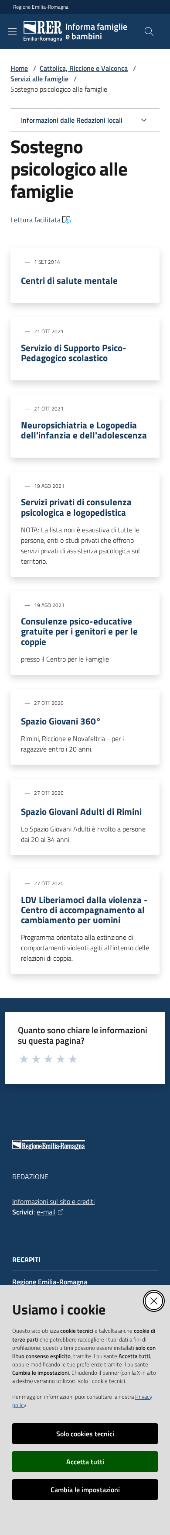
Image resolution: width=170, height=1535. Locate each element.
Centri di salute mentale (69, 281)
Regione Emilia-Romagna (40, 7)
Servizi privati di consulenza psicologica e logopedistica (76, 507)
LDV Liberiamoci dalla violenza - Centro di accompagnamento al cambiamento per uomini (84, 910)
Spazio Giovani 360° (61, 721)
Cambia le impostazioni (85, 1489)
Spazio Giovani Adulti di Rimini (81, 812)
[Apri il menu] (12, 31)
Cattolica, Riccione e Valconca (84, 68)
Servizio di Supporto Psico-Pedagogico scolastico (73, 353)
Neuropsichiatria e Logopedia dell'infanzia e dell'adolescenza (84, 430)
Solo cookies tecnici (85, 1433)
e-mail (46, 1212)
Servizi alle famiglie (39, 78)
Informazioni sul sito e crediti (53, 1201)
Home (19, 68)
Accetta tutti (85, 1461)
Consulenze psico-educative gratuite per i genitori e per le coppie (79, 631)
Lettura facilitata (35, 219)
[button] (149, 31)
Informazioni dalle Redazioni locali (71, 120)
